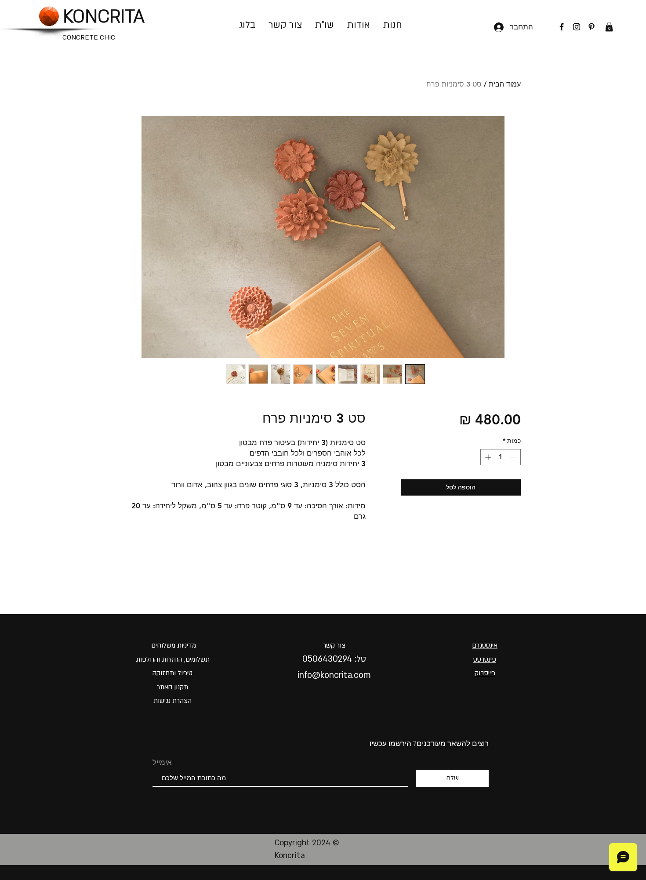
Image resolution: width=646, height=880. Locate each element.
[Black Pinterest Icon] (591, 27)
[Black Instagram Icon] (576, 27)
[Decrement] (513, 457)
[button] (609, 27)
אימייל (162, 762)
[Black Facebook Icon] (561, 27)
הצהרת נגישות (172, 700)
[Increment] (487, 457)
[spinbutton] (500, 457)
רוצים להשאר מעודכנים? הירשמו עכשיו (429, 743)
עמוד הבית (505, 84)
